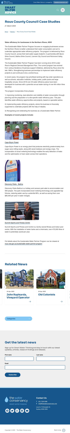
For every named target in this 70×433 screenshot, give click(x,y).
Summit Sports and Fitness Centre (17, 222)
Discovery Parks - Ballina (14, 184)
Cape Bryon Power (12, 142)
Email (6, 363)
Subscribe (13, 374)
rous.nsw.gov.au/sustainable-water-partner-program (23, 243)
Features (12, 32)
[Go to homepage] (10, 10)
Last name (39, 355)
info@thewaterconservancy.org (47, 404)
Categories (11, 318)
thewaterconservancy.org (60, 2)
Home (6, 32)
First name (8, 355)
